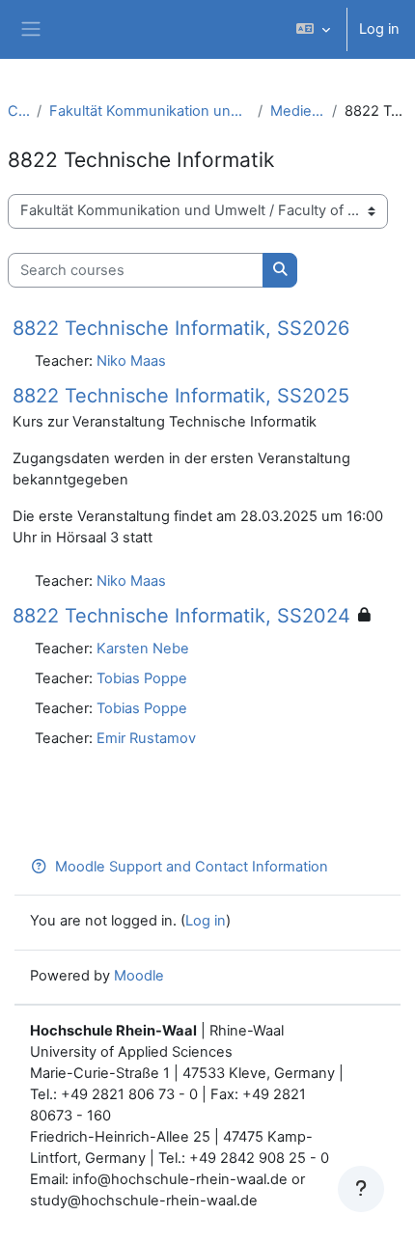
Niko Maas (131, 361)
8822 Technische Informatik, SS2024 (181, 615)
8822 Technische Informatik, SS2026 (181, 328)
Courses (18, 111)
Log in (379, 29)
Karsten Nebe (143, 648)
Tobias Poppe (142, 678)
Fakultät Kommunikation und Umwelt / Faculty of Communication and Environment (149, 111)
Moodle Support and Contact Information (191, 866)
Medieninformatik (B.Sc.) (297, 111)
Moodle (139, 975)
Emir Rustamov (146, 738)
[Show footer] (361, 1189)
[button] (313, 29)
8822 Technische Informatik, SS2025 (181, 395)
